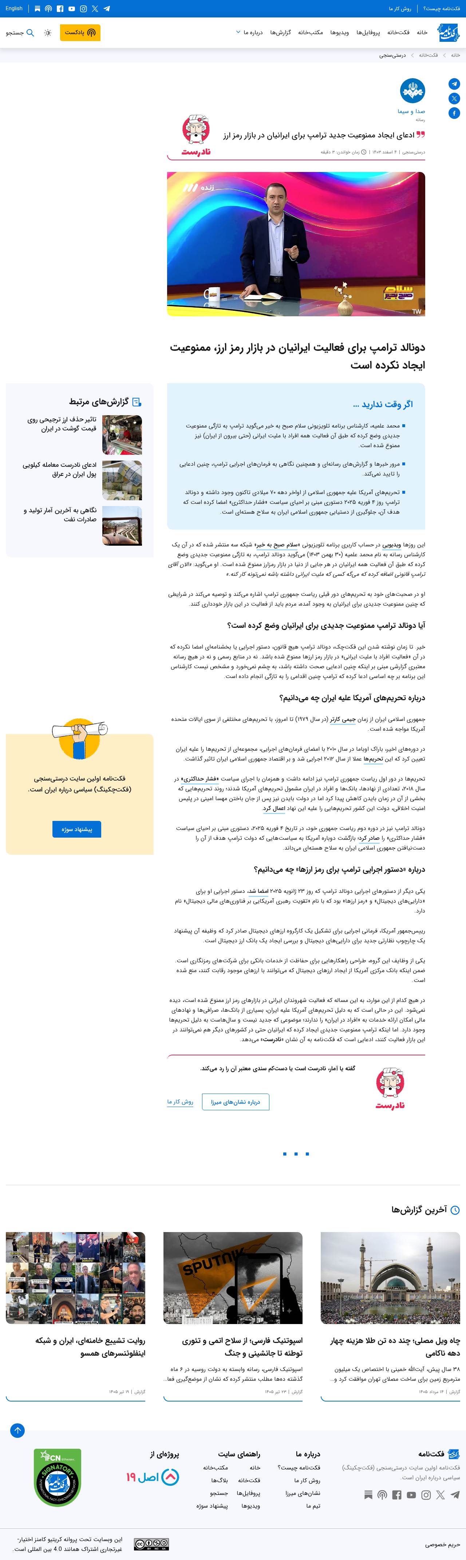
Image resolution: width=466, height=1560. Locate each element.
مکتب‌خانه (310, 32)
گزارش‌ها (280, 32)
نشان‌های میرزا (302, 1493)
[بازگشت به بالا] (17, 1430)
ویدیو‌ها (339, 32)
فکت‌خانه (398, 32)
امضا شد (258, 891)
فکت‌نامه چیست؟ (441, 9)
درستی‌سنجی (392, 55)
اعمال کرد (274, 808)
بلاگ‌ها (219, 1480)
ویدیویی (391, 544)
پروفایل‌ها (368, 32)
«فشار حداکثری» (200, 778)
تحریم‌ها (373, 758)
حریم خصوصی (442, 1544)
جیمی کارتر (343, 719)
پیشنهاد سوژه (212, 1506)
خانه (422, 32)
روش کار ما (400, 9)
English (14, 9)
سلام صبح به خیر (277, 544)
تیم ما (313, 1506)
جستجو (219, 1493)
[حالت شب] (48, 32)
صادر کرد (369, 838)
